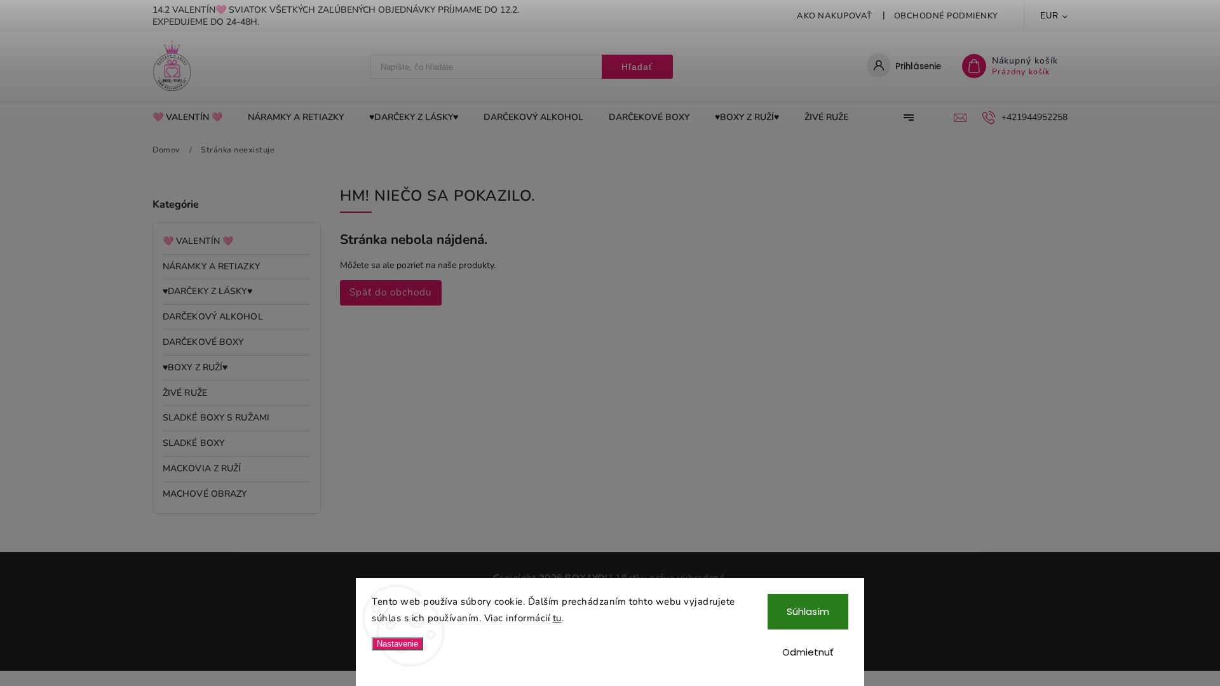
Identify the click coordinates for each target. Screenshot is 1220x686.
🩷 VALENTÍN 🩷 (198, 241)
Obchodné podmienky (946, 16)
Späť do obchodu (390, 292)
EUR (1049, 15)
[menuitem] (193, 117)
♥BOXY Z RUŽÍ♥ (195, 367)
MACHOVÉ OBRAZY (205, 494)
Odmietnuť (808, 652)
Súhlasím (808, 611)
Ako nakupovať (834, 16)
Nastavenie (397, 644)
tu (557, 618)
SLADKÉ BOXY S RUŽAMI (216, 418)
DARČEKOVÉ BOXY (203, 342)
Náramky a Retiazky (211, 266)
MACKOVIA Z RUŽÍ (202, 468)
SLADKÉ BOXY (193, 443)
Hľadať (637, 67)
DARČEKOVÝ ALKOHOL (213, 317)
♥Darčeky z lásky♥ (207, 291)
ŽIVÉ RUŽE (185, 393)
